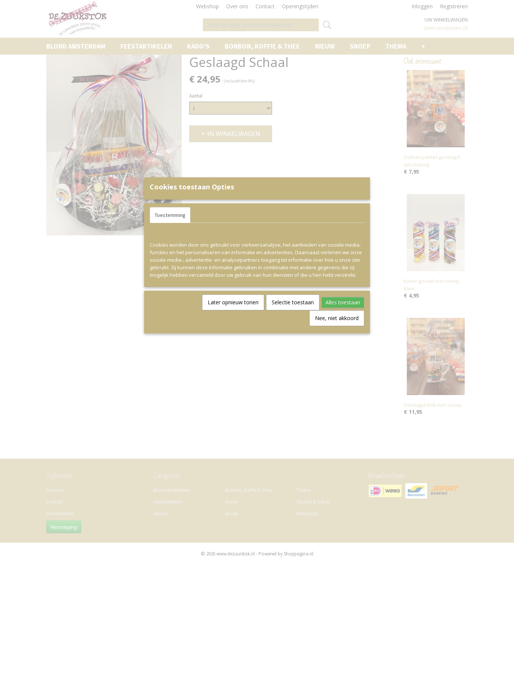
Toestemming (170, 215)
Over (227, 215)
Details (203, 215)
